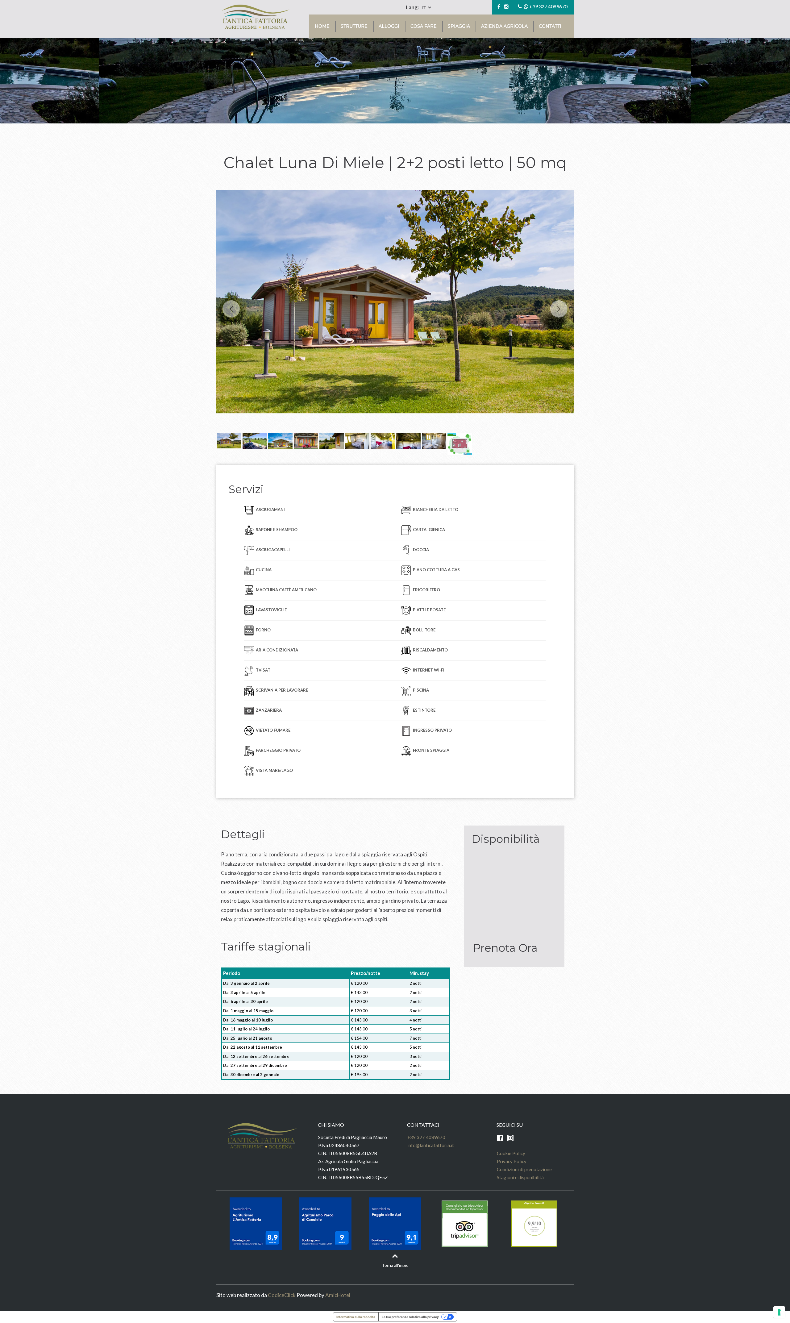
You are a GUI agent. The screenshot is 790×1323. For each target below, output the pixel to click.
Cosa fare (423, 26)
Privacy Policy (511, 1161)
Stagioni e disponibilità (520, 1177)
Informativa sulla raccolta (355, 1317)
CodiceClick (282, 1295)
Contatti (550, 26)
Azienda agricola (504, 26)
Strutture (354, 26)
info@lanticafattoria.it (430, 1145)
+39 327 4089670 (548, 6)
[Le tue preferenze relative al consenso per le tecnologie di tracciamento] (779, 1312)
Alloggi (389, 26)
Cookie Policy (511, 1153)
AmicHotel (337, 1295)
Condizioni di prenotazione (524, 1169)
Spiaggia (459, 26)
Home (322, 26)
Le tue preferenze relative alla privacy (410, 1317)
